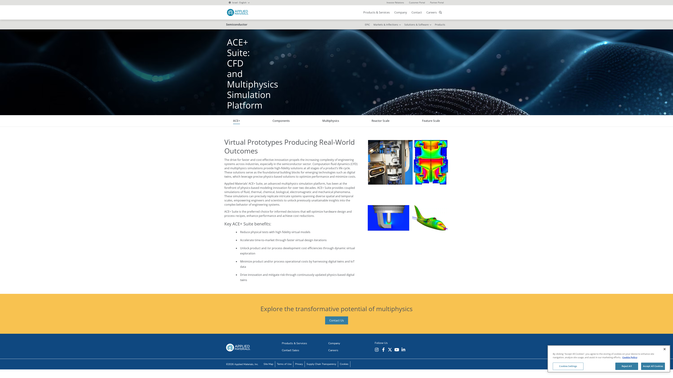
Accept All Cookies (653, 366)
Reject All (627, 366)
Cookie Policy (629, 357)
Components (281, 121)
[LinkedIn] (403, 349)
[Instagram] (377, 349)
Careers (431, 12)
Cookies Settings (568, 366)
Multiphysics (330, 121)
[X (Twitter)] (390, 349)
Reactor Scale (380, 121)
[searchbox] (440, 12)
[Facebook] (383, 349)
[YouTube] (397, 349)
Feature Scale (431, 121)
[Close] (664, 349)
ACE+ (236, 121)
